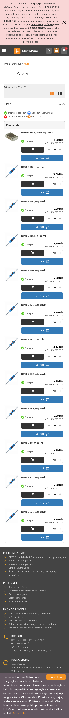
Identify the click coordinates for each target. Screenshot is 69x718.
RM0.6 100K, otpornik (34, 236)
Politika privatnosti (18, 601)
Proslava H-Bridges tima (21, 560)
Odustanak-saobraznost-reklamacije (27, 590)
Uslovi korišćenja (17, 598)
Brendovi (16, 63)
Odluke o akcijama (17, 594)
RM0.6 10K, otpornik (33, 270)
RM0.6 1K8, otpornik (33, 408)
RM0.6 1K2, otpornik (33, 374)
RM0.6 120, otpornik (33, 305)
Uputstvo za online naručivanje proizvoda (29, 613)
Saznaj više (20, 713)
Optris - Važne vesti (18, 568)
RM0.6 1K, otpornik (32, 339)
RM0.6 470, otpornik (33, 477)
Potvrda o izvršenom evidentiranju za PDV (30, 627)
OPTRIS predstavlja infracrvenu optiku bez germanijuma (37, 557)
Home (5, 63)
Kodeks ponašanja (17, 587)
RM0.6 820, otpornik (33, 512)
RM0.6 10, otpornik (32, 167)
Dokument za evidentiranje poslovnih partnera (32, 624)
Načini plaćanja (15, 617)
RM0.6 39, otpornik (32, 443)
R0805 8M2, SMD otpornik (37, 132)
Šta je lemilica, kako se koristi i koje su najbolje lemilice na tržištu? (37, 572)
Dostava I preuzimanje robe (22, 620)
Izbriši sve (57, 104)
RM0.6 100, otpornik (33, 201)
